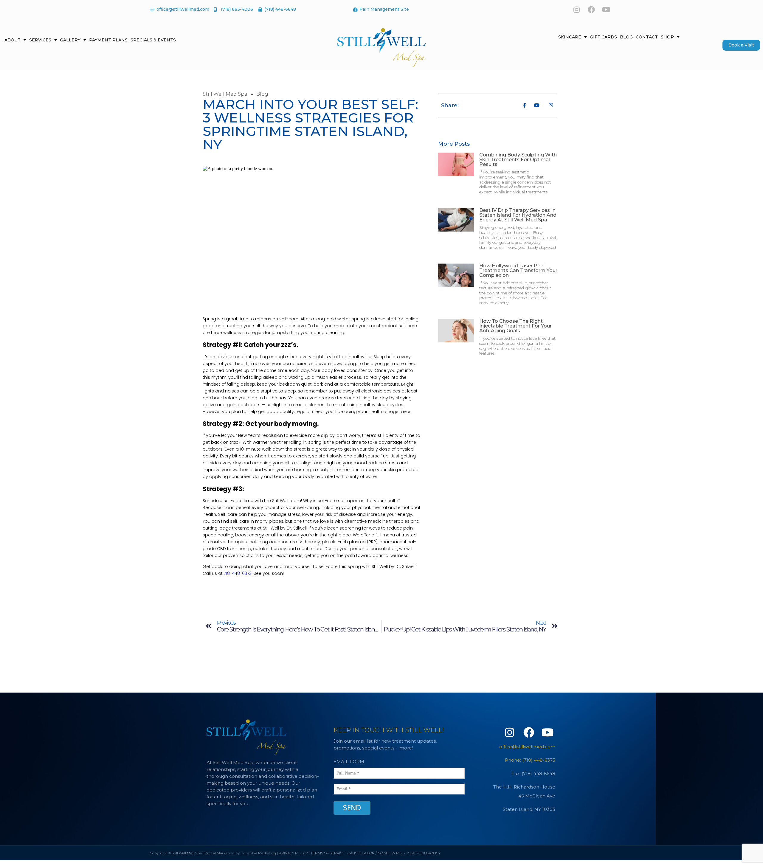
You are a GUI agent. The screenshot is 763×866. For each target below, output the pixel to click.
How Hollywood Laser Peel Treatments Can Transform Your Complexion (518, 270)
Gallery (70, 40)
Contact (647, 37)
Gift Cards (603, 37)
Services (40, 40)
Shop (667, 37)
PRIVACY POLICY (293, 853)
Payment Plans (108, 40)
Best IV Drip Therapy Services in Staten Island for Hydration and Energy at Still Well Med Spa (517, 215)
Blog (626, 37)
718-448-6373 (238, 573)
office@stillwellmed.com (527, 746)
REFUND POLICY (426, 853)
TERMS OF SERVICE (328, 853)
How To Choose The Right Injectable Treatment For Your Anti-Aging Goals (515, 325)
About (12, 40)
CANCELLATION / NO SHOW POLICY (378, 853)
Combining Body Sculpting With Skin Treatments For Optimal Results (518, 159)
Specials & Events (153, 40)
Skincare (569, 37)
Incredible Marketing (258, 853)
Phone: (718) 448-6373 (530, 760)
